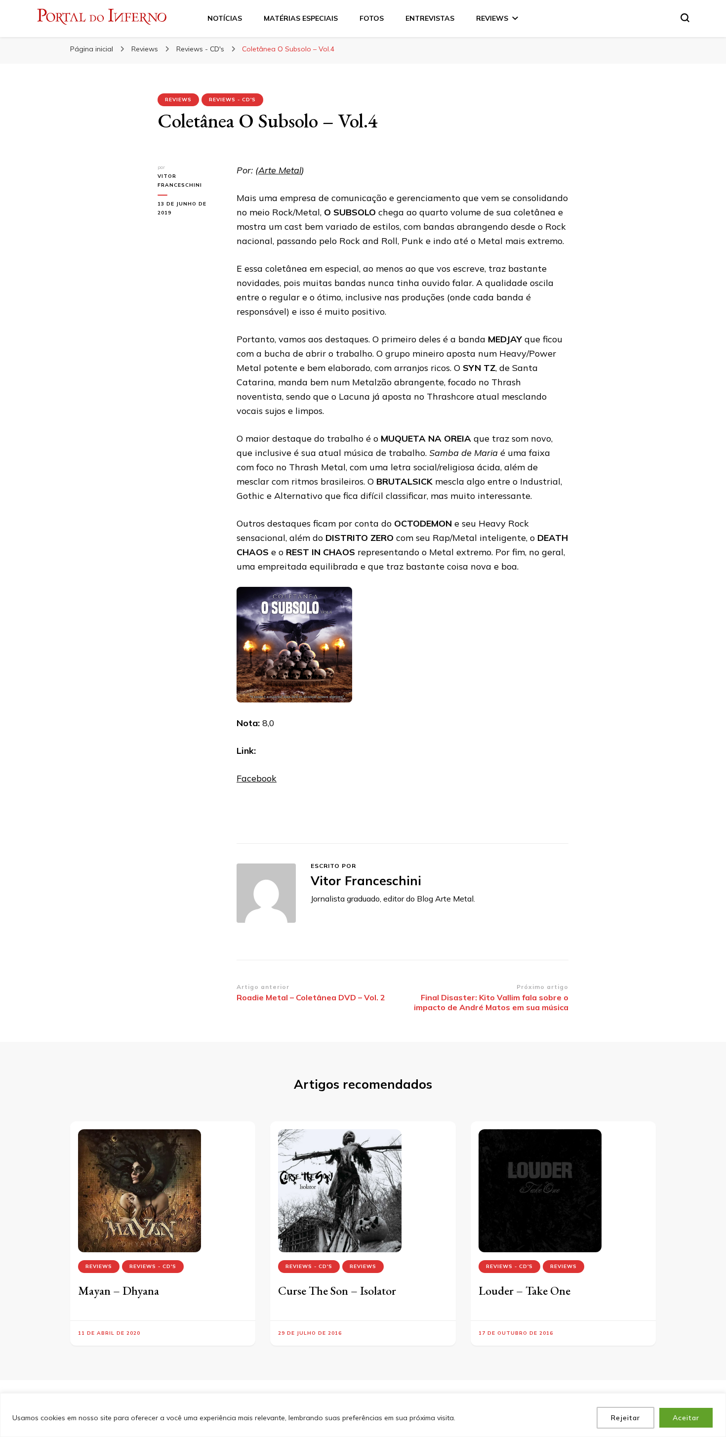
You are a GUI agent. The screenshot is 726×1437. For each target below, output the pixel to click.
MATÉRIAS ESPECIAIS (301, 18)
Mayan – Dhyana (118, 1290)
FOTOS (372, 18)
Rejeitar (625, 1417)
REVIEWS (492, 18)
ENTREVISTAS (429, 18)
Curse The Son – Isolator (337, 1290)
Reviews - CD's (232, 99)
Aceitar (686, 1417)
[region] (363, 1415)
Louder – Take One (524, 1290)
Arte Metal (279, 170)
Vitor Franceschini (180, 180)
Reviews (178, 99)
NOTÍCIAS (224, 18)
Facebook (257, 778)
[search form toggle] (685, 17)
